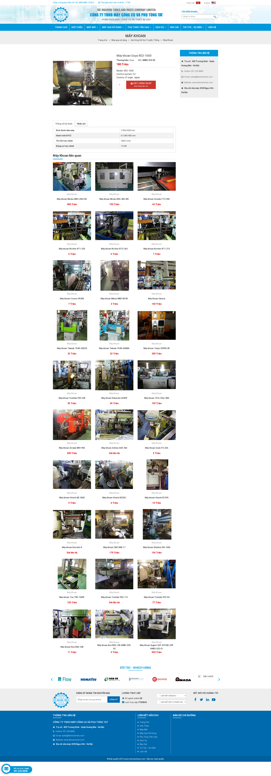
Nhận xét (81, 123)
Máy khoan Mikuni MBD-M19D (114, 298)
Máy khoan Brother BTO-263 (114, 248)
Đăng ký (114, 699)
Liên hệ (143, 751)
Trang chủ (144, 722)
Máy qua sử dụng (119, 40)
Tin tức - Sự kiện (148, 748)
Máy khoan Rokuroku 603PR (114, 398)
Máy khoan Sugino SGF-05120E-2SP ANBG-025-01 (156, 647)
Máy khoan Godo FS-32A (156, 448)
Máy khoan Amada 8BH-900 (72, 448)
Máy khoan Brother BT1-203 (72, 248)
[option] (65, 679)
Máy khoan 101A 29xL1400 (156, 398)
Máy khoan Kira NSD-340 (72, 647)
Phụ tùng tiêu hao (148, 737)
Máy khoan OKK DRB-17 (114, 547)
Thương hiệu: (122, 60)
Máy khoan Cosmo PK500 (72, 298)
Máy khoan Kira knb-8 (72, 547)
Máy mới (143, 729)
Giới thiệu (144, 726)
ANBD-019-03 (148, 60)
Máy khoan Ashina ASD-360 (114, 448)
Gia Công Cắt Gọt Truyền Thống (145, 40)
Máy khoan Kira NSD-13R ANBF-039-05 (114, 647)
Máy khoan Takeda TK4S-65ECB (72, 348)
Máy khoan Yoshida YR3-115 (114, 597)
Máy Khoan (168, 40)
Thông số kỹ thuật (63, 123)
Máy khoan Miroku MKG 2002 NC (72, 199)
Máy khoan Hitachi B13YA (157, 497)
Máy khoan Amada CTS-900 (157, 199)
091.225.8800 (21, 771)
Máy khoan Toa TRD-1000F (72, 597)
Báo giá (143, 744)
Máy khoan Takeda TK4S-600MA (114, 348)
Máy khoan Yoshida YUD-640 (72, 398)
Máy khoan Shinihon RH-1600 (156, 547)
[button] (52, 679)
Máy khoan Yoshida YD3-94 (156, 597)
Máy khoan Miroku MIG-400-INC (114, 199)
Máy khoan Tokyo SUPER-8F (157, 348)
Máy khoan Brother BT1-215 (157, 248)
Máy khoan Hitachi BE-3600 (72, 497)
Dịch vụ (143, 740)
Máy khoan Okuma (156, 298)
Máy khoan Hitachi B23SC (114, 497)
